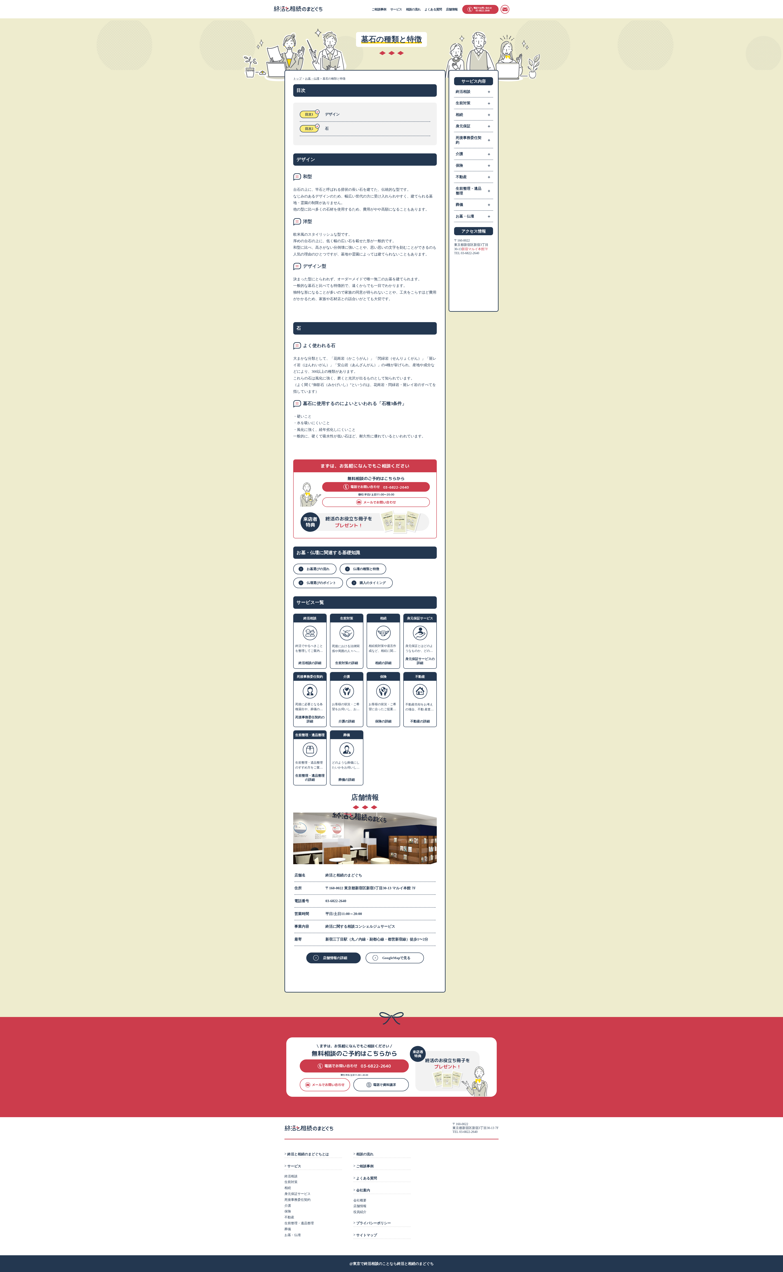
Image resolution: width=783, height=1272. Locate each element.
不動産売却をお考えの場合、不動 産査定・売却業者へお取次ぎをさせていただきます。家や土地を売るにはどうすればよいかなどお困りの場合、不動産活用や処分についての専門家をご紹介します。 (419, 707)
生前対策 (473, 103)
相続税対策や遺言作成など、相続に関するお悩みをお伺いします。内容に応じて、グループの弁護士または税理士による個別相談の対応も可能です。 (382, 648)
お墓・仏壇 (473, 216)
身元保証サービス (297, 1193)
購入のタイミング (373, 582)
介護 (473, 154)
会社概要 (359, 1200)
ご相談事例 (379, 9)
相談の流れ (413, 9)
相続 (473, 114)
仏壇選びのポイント (321, 582)
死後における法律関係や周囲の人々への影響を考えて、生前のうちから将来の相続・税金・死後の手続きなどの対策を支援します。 (345, 648)
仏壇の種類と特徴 (366, 569)
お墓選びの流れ (318, 569)
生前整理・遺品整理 (473, 190)
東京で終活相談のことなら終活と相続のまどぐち (393, 1264)
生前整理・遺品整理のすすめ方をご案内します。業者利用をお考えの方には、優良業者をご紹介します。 (309, 765)
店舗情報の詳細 (335, 958)
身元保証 (473, 126)
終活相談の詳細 (310, 663)
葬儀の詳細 (346, 779)
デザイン (332, 114)
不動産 (473, 177)
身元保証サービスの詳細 (420, 661)
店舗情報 (452, 9)
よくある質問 (433, 9)
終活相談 (473, 91)
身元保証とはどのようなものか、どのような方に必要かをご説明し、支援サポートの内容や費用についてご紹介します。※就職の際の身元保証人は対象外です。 (419, 648)
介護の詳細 (346, 721)
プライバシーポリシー (373, 1223)
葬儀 (473, 204)
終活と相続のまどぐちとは (308, 1154)
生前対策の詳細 (346, 663)
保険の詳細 (383, 721)
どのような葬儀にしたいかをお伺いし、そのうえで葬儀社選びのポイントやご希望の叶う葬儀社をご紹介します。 (345, 765)
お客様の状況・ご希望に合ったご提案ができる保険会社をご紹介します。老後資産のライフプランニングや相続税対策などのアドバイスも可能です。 (382, 707)
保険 (473, 165)
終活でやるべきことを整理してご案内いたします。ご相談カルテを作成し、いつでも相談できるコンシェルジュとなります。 (309, 648)
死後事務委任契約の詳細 (310, 719)
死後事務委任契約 (473, 140)
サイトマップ (366, 1235)
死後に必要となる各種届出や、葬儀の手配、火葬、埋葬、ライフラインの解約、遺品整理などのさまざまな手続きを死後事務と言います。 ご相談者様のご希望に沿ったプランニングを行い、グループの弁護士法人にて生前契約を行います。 (309, 707)
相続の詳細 (383, 663)
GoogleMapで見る (396, 958)
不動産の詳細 (420, 721)
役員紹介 (359, 1212)
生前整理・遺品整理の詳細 (310, 777)
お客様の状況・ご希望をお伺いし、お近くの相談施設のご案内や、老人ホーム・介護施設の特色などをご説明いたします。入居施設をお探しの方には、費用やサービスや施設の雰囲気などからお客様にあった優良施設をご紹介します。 (345, 707)
